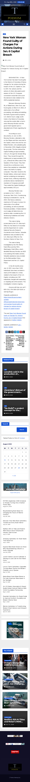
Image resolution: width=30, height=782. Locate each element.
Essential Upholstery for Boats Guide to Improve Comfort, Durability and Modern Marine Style (15, 598)
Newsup (16, 777)
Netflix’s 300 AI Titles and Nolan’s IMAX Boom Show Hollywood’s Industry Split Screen (14, 530)
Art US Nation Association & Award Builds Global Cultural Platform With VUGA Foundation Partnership (14, 588)
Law (4, 34)
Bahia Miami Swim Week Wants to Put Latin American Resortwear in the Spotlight (14, 578)
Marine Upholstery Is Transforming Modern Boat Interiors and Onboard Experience (14, 608)
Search (5, 424)
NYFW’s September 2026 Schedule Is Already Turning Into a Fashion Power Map (14, 502)
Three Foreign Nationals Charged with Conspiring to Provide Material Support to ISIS (19, 341)
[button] (24, 24)
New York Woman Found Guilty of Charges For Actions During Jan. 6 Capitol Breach (15, 315)
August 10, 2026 (11, 667)
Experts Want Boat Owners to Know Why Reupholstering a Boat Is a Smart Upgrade (14, 548)
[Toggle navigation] (14, 24)
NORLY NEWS (16, 320)
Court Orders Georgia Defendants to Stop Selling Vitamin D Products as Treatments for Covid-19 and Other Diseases (10, 342)
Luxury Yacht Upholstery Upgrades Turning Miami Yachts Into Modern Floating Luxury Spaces (14, 568)
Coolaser (22, 438)
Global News (8, 660)
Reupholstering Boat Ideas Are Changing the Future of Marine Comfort (13, 512)
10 (5, 460)
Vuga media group (15, 492)
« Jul (14, 475)
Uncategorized (8, 679)
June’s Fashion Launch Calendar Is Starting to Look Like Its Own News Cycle (14, 558)
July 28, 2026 (10, 686)
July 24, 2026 (10, 705)
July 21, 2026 (10, 724)
